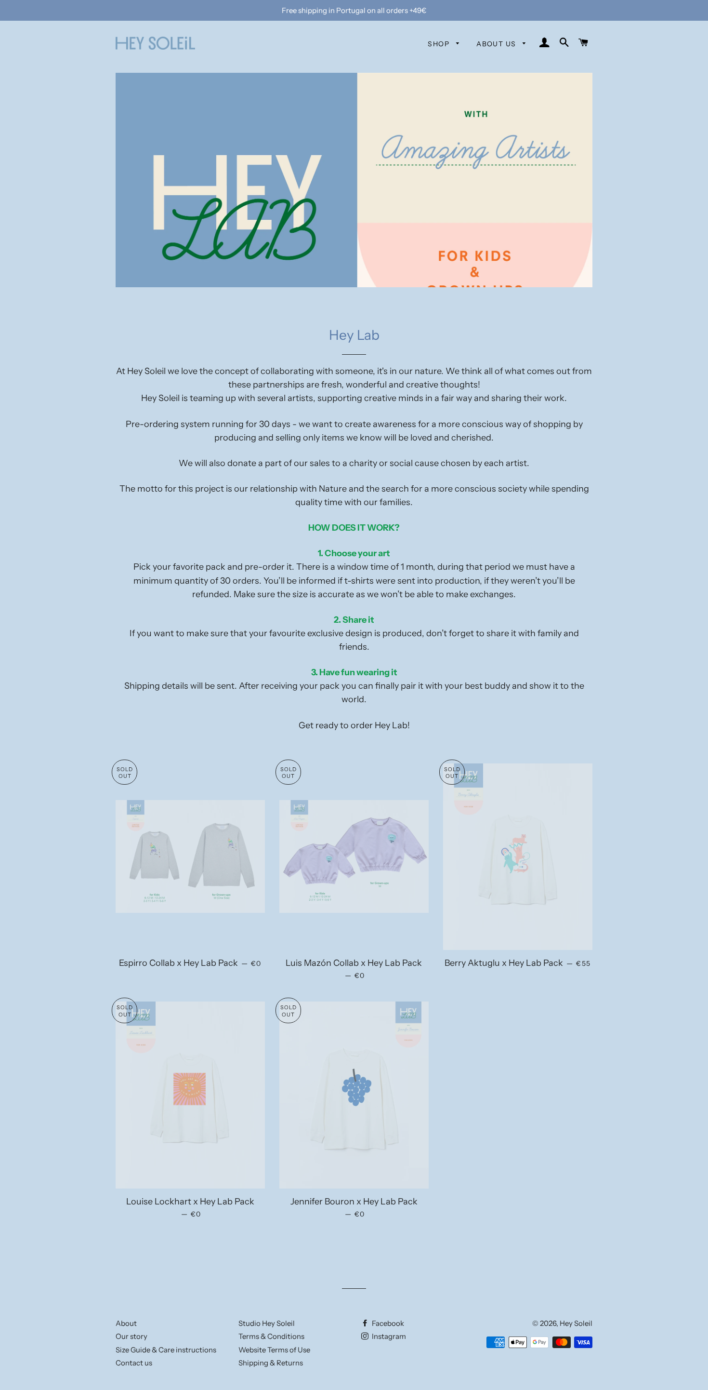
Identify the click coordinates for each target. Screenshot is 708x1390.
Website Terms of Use (274, 1349)
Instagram (388, 1336)
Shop (439, 44)
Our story (131, 1336)
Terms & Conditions (271, 1336)
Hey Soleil (576, 1323)
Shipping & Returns (270, 1362)
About (126, 1323)
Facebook (387, 1323)
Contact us (134, 1362)
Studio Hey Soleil (266, 1323)
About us (497, 44)
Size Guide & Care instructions (166, 1349)
